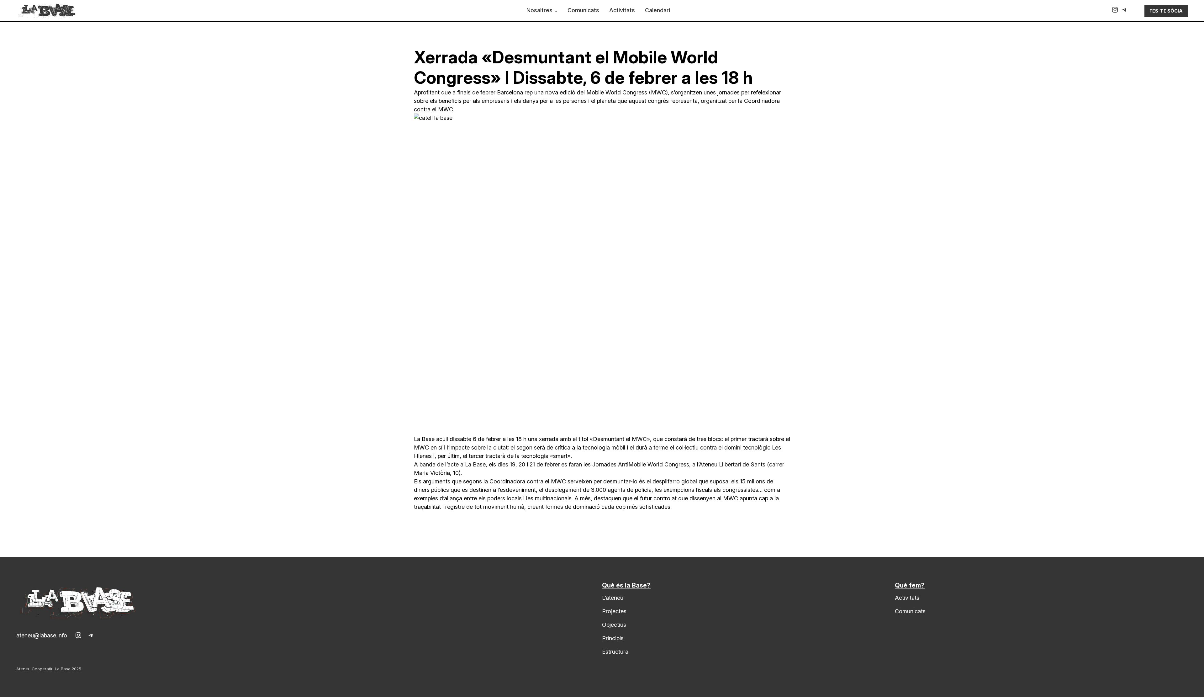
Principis (613, 638)
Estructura (615, 651)
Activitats (907, 597)
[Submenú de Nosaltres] (555, 11)
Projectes (614, 611)
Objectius (614, 624)
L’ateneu (612, 597)
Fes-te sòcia (1166, 10)
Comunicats (910, 611)
